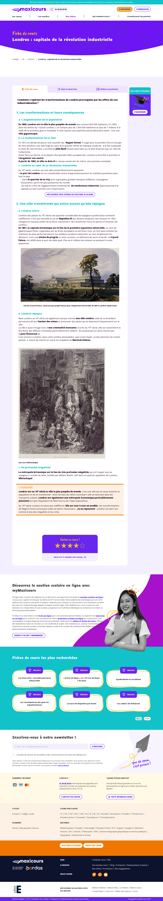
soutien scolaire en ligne (91, 597)
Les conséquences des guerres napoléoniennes (34, 703)
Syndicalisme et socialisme (128, 679)
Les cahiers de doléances (128, 703)
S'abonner (140, 112)
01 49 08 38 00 (65, 783)
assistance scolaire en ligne (70, 618)
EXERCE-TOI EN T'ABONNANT (28, 635)
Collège (15, 59)
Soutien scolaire (71, 845)
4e (23, 59)
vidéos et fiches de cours (84, 621)
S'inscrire (97, 746)
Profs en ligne (44, 616)
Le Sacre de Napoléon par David (81, 703)
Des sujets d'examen (140, 91)
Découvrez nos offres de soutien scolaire (70, 194)
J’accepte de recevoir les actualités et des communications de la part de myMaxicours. (52, 755)
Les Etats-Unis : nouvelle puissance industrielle (34, 679)
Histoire (31, 59)
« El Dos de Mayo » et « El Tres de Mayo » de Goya (81, 679)
